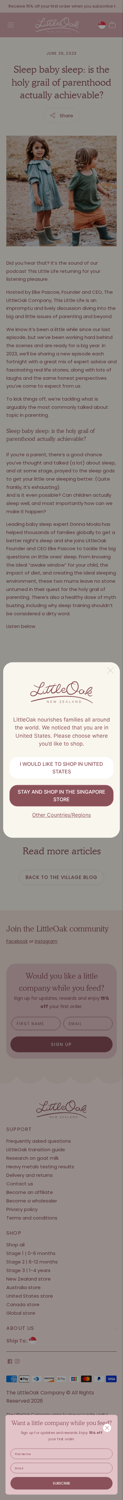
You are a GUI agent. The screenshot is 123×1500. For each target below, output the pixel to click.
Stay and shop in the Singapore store (61, 795)
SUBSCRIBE (61, 1483)
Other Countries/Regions (61, 815)
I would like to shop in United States (61, 768)
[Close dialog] (107, 1427)
